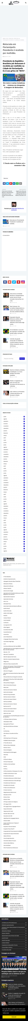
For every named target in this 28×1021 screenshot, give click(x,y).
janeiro (14, 430)
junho (14, 442)
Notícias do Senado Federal (10, 708)
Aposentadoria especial (9, 596)
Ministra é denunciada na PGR (11, 663)
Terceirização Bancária (9, 838)
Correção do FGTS (8, 625)
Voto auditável (7, 845)
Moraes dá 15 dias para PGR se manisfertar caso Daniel (13, 680)
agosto (14, 419)
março (14, 435)
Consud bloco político (14, 947)
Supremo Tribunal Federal (10, 826)
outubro (14, 423)
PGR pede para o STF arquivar (10, 738)
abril (14, 437)
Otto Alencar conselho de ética (11, 733)
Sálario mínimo (7, 836)
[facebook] (5, 282)
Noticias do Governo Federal (10, 689)
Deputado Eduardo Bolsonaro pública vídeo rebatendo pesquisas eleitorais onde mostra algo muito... (17, 321)
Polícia (5, 766)
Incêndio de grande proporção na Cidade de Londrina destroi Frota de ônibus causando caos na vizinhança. (16, 342)
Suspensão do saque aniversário (11, 833)
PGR (5, 735)
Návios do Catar (7, 713)
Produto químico (8, 790)
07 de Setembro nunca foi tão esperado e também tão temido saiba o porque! (17, 331)
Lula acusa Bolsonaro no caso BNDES (12, 646)
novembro (14, 426)
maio (14, 440)
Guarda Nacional (7, 632)
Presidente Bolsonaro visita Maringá (12, 780)
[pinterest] (18, 282)
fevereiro (14, 433)
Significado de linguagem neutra (11, 818)
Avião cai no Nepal (8, 613)
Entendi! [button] (14, 1017)
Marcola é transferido (9, 654)
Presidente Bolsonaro (9, 775)
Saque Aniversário (8, 808)
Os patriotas (6, 731)
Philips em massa (8, 759)
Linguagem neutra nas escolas (11, 639)
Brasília (5, 615)
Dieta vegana (7, 627)
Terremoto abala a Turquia (10, 840)
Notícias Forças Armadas (9, 694)
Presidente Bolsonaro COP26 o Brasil (12, 778)
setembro (14, 421)
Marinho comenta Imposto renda (11, 659)
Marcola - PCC (7, 652)
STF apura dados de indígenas (11, 801)
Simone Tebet (7, 820)
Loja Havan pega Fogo (9, 641)
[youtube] (9, 282)
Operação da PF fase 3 (9, 724)
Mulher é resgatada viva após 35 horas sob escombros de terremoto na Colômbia (17, 383)
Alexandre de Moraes (8, 586)
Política (5, 768)
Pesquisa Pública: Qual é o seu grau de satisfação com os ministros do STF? (14, 973)
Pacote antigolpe (8, 750)
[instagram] (23, 282)
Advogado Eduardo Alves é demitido (12, 581)
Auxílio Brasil (7, 608)
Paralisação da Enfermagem (10, 752)
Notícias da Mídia (8, 701)
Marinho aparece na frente (10, 656)
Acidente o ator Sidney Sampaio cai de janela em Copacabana (14, 928)
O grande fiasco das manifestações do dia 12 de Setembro (13, 716)
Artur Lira (6, 601)
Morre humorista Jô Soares (10, 685)
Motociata (11, 38)
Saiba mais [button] (6, 1013)
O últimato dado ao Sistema (10, 719)
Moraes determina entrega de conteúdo (13, 676)
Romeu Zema (7, 797)
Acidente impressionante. (10, 579)
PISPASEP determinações (9, 740)
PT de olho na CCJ (8, 742)
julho (14, 416)
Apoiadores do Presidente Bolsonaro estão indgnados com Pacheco (13, 594)
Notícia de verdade (8, 692)
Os (4, 728)
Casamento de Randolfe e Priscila (14, 945)
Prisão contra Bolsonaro (9, 787)
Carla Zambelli (7, 620)
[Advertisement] (14, 20)
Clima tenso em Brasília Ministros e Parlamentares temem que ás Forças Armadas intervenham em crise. (17, 297)
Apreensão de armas (8, 599)
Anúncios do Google (8, 590)
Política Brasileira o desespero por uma (13, 771)
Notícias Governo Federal (9, 696)
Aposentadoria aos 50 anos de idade (14, 935)
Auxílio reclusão (7, 610)
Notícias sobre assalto (9, 711)
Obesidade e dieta (8, 721)
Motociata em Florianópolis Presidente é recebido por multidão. (17, 221)
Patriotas (6, 754)
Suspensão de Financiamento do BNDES (13, 831)
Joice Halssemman (8, 636)
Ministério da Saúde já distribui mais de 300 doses (13, 674)
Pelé (5, 757)
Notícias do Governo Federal (10, 704)
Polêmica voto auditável (9, 764)
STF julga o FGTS (7, 804)
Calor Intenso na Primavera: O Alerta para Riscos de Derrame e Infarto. (17, 393)
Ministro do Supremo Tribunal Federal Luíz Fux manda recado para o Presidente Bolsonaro (13, 667)
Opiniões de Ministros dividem (11, 726)
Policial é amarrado (8, 761)
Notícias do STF (7, 706)
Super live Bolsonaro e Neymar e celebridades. (11, 823)
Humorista (6, 634)
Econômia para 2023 (8, 629)
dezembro (14, 428)
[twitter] (14, 282)
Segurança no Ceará (8, 811)
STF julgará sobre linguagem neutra (12, 806)
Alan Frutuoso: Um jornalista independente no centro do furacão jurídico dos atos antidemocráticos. (17, 309)
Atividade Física (7, 603)
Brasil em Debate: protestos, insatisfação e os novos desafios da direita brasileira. (17, 372)
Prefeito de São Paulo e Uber (10, 773)
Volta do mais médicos (9, 843)
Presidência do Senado (9, 785)
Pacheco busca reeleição (9, 745)
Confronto (6, 622)
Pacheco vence (7, 747)
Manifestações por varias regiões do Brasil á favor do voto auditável (13, 649)
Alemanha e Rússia (8, 583)
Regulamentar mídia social (10, 792)
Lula (5, 643)
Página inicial (5, 38)
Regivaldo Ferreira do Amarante (10, 975)
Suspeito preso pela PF (9, 828)
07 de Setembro (7, 576)
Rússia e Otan (7, 799)
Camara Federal (7, 618)
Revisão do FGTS (7, 794)
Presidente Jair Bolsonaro (10, 783)
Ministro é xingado (8, 671)
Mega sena (6, 661)
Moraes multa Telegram (9, 682)
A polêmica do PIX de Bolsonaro (14, 922)
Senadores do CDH (8, 816)
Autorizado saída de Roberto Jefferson (12, 606)
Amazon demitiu (7, 588)
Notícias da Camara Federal (10, 699)
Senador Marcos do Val (9, 813)
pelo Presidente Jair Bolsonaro (11, 847)
